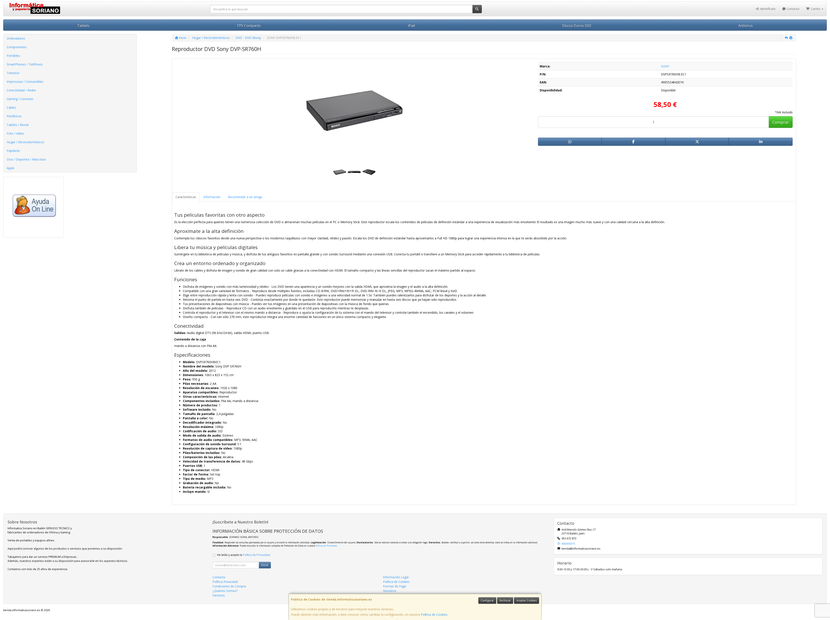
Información (211, 197)
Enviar (264, 565)
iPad (411, 25)
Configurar (487, 600)
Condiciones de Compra (229, 586)
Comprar (780, 122)
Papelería (13, 151)
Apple (10, 168)
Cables (11, 107)
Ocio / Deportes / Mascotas (26, 159)
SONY (665, 66)
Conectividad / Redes (21, 90)
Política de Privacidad (326, 545)
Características (186, 197)
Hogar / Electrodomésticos (25, 142)
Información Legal (396, 577)
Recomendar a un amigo (245, 197)
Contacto (793, 9)
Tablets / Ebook (18, 125)
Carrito (815, 9)
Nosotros (389, 591)
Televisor (13, 73)
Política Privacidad (225, 582)
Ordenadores (16, 38)
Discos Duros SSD (576, 25)
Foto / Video (15, 133)
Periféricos (14, 116)
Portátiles (13, 56)
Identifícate (767, 9)
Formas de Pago (394, 586)
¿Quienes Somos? (225, 591)
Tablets (83, 25)
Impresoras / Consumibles (25, 81)
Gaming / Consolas (20, 99)
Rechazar (505, 600)
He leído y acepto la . (243, 555)
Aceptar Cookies (526, 600)
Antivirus (745, 25)
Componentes (17, 47)
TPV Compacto (249, 25)
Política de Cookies (434, 614)
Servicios (218, 595)
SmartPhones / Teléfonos (25, 64)
